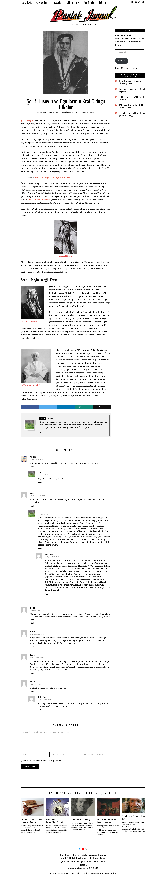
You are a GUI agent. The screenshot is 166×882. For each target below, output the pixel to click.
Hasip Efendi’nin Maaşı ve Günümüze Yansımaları (106, 820)
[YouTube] (135, 2)
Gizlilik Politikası (83, 873)
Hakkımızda (71, 2)
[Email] (139, 2)
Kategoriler (41, 2)
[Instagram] (132, 2)
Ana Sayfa (27, 2)
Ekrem (40, 472)
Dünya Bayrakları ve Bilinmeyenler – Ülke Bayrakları (131, 82)
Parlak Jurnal (71, 868)
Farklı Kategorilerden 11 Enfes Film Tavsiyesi (132, 98)
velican (33, 456)
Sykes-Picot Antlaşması (39, 200)
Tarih (51, 112)
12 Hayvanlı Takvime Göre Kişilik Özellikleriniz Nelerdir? (131, 106)
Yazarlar (58, 2)
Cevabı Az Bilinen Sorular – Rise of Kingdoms (132, 90)
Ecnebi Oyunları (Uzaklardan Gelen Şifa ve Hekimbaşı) (132, 114)
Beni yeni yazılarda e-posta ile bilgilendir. (42, 761)
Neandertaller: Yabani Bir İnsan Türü (133, 817)
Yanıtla (32, 467)
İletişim (102, 2)
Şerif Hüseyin (27, 120)
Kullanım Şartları (97, 873)
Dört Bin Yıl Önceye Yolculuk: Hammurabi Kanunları (31, 820)
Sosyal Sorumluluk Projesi (67, 873)
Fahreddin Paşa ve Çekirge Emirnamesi (53, 177)
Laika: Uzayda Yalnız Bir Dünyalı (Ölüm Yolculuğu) (55, 820)
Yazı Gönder (89, 2)
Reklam (107, 873)
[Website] (41, 431)
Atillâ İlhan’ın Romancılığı (80, 819)
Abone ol (122, 61)
